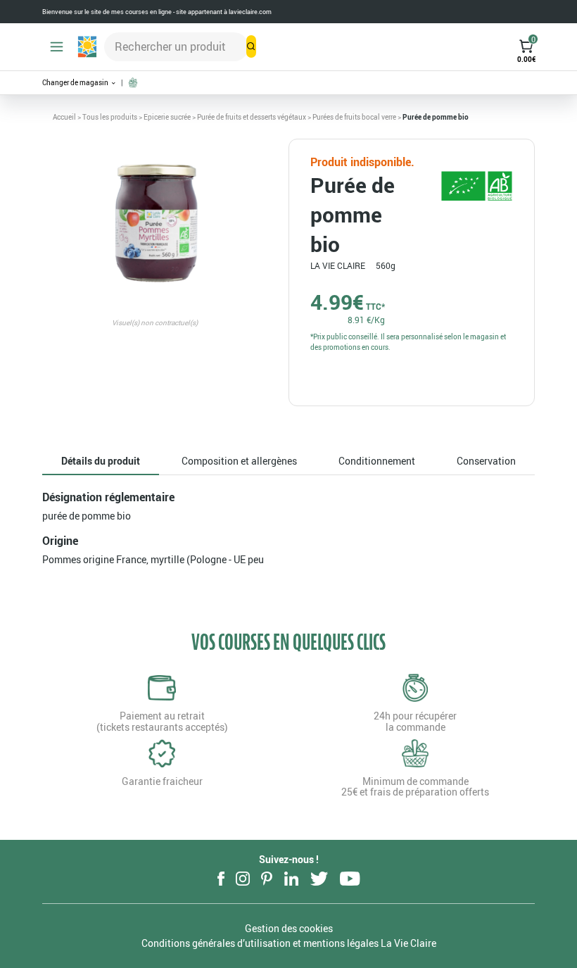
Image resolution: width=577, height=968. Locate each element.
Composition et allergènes (239, 460)
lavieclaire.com (250, 11)
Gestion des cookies (289, 928)
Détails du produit (100, 460)
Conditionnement (376, 460)
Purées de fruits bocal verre (354, 117)
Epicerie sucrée (167, 117)
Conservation (486, 460)
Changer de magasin (76, 82)
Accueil (64, 117)
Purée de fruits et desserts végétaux (251, 117)
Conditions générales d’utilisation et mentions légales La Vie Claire (288, 943)
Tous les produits (109, 117)
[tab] (100, 461)
